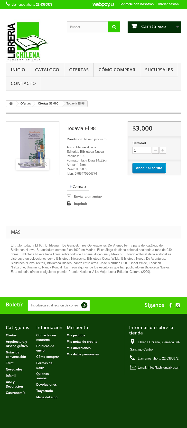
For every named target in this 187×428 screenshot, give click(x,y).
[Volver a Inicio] (11, 104)
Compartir (79, 186)
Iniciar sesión (168, 4)
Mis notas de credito (82, 341)
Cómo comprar (117, 70)
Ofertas (79, 70)
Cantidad (139, 143)
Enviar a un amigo (88, 196)
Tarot (9, 363)
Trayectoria (44, 391)
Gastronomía (15, 393)
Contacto (23, 83)
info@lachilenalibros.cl (163, 367)
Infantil (11, 376)
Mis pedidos (76, 335)
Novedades (14, 369)
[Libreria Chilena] (32, 41)
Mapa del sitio (46, 397)
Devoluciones (46, 384)
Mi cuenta (77, 327)
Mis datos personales (83, 354)
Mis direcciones (79, 348)
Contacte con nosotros (137, 4)
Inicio (18, 70)
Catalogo (47, 70)
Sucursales (159, 70)
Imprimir (80, 204)
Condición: (75, 139)
